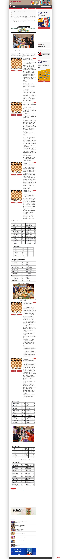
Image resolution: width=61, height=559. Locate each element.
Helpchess (32, 8)
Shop (19, 8)
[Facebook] (42, 46)
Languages (14, 8)
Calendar (23, 8)
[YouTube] (41, 46)
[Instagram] (44, 46)
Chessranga (27, 8)
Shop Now (44, 81)
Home (11, 8)
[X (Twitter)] (39, 46)
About (36, 8)
